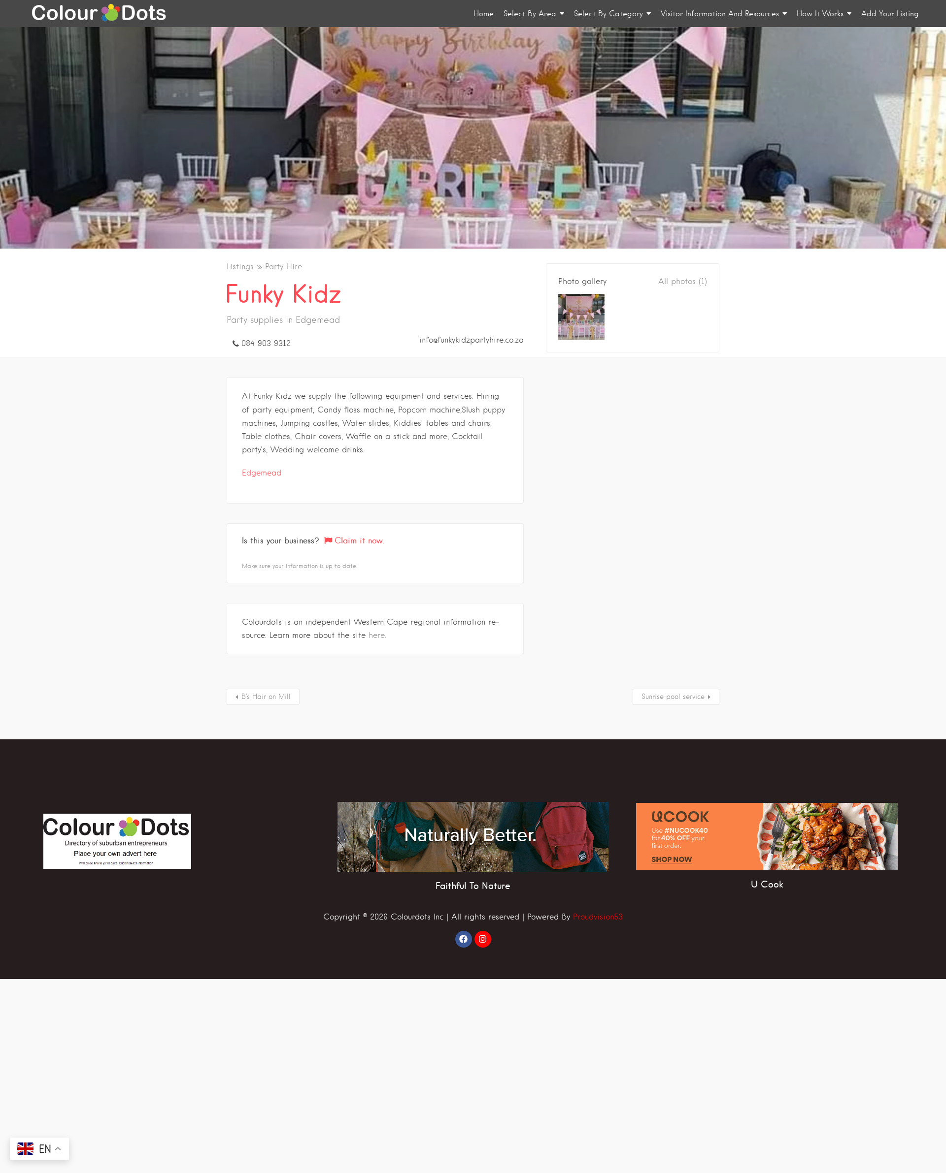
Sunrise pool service (673, 696)
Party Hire (283, 266)
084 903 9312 (266, 343)
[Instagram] (482, 939)
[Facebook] (463, 939)
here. (377, 635)
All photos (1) (682, 281)
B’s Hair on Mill (266, 696)
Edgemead (261, 472)
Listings (240, 266)
